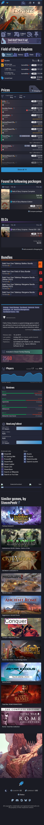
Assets (29, 454)
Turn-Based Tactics (9, 312)
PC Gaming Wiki (9, 456)
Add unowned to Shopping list (32, 249)
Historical (31, 307)
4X (12, 309)
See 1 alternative (35, 142)
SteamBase (8, 469)
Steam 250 (8, 467)
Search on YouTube (11, 474)
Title (12, 187)
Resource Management (21, 309)
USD (32, 791)
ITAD (28, 146)
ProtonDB (7, 459)
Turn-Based (23, 307)
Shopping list (38, 91)
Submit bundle (32, 459)
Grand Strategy (14, 307)
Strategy (5, 307)
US (17, 791)
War (17, 312)
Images (6, 187)
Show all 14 (22, 170)
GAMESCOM (26, 136)
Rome (37, 307)
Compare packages (36, 211)
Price (38, 187)
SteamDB (7, 454)
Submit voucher (32, 462)
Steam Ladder (9, 464)
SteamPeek (8, 462)
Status (21, 794)
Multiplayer (6, 309)
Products (30, 456)
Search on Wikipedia (11, 472)
